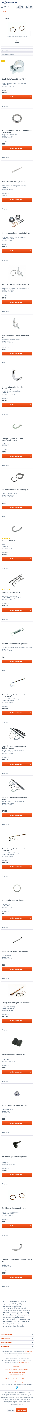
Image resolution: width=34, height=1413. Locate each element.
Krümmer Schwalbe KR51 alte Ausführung (12, 388)
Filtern (6, 50)
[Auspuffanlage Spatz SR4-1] (17, 580)
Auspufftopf (7, 1322)
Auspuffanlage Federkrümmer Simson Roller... (15, 798)
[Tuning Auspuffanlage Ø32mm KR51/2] (17, 991)
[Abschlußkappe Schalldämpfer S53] (17, 1144)
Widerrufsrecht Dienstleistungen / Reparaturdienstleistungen (17, 1373)
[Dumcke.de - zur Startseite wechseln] (9, 2)
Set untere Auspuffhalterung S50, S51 (15, 284)
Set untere (28, 1302)
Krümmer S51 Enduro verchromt (13, 541)
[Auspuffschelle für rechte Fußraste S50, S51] (17, 323)
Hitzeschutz (6, 1302)
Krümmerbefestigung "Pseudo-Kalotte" (16, 233)
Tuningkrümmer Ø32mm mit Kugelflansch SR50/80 (12, 439)
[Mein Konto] (26, 7)
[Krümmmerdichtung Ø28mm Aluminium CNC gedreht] (17, 118)
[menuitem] (5, 7)
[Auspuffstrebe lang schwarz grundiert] (17, 939)
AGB (6, 1379)
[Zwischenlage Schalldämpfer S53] (17, 1042)
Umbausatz (8, 1308)
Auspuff (6, 1313)
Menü (6, 7)
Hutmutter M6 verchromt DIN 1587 (14, 1105)
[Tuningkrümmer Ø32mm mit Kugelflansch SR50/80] (17, 426)
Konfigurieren (21, 1410)
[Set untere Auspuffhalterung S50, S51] (17, 272)
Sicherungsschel (23, 1315)
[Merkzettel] (22, 7)
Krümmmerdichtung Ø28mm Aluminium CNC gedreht (17, 131)
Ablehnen (11, 1410)
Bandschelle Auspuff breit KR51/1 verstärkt (14, 80)
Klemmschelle (25, 1319)
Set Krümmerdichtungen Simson (17, 37)
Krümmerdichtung (10, 1315)
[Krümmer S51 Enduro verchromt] (17, 529)
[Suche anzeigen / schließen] (18, 7)
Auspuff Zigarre (20, 1304)
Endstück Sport (17, 1322)
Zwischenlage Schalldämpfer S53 (13, 1054)
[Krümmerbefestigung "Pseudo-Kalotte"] (17, 221)
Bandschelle (18, 1326)
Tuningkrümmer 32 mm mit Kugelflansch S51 (17, 1260)
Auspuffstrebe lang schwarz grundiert (15, 951)
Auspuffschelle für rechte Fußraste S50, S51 (16, 336)
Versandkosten (28, 1351)
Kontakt (12, 1379)
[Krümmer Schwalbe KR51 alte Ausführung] (17, 375)
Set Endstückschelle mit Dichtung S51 (15, 490)
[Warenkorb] (31, 7)
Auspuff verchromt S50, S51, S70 (13, 182)
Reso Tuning (24, 1313)
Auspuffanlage (7, 1306)
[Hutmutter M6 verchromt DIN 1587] (17, 1093)
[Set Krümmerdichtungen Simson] (17, 28)
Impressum (16, 1366)
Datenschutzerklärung (17, 1382)
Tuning (22, 1302)
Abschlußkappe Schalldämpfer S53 (14, 1157)
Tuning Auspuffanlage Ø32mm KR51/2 (15, 1003)
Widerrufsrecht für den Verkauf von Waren (16, 1369)
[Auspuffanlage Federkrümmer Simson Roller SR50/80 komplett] (17, 785)
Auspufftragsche (18, 1317)
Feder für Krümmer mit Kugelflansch (15, 644)
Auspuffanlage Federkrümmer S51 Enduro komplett (14, 747)
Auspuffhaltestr (7, 1317)
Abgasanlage (7, 1304)
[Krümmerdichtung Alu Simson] (17, 888)
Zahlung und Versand (23, 1362)
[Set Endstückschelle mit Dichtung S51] (17, 477)
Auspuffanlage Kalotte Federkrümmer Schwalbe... (15, 850)
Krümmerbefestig (22, 1308)
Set (13, 1304)
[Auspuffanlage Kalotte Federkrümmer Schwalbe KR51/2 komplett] (17, 837)
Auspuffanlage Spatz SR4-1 (11, 592)
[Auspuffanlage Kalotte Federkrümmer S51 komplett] (17, 683)
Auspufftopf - (26, 1310)
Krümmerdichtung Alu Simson (13, 900)
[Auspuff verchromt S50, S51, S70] (17, 170)
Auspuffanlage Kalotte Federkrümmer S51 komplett (15, 696)
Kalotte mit (14, 1302)
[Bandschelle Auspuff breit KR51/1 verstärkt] (17, 67)
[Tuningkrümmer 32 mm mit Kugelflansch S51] (17, 1247)
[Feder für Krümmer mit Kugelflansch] (17, 631)
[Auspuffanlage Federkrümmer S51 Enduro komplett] (17, 734)
